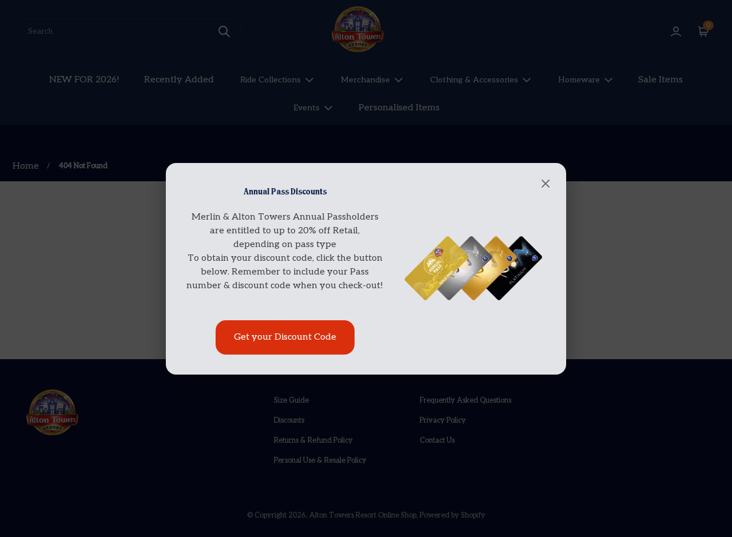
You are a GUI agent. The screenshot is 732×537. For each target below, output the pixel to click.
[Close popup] (545, 184)
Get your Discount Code (285, 337)
